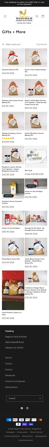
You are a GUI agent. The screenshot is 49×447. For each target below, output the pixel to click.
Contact (8, 369)
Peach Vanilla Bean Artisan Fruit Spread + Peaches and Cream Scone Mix (36, 102)
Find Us (8, 364)
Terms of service (36, 432)
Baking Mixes (11, 387)
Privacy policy (22, 432)
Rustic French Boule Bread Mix (35, 71)
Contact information (12, 436)
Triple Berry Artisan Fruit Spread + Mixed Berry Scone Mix (34, 261)
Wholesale (10, 375)
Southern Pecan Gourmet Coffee (12, 202)
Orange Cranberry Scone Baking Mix (11, 134)
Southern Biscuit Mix (10, 70)
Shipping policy (41, 436)
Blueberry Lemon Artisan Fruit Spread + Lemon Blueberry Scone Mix (11, 169)
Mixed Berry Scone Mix (11, 259)
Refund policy (27, 436)
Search (8, 358)
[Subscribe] (40, 398)
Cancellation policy (26, 440)
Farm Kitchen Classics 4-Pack (12, 314)
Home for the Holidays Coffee (34, 192)
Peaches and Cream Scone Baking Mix (12, 101)
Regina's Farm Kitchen (22, 429)
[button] (5, 16)
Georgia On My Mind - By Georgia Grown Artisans (35, 229)
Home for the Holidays (11, 228)
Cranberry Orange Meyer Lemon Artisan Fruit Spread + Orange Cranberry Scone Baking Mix (35, 291)
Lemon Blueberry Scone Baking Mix (34, 134)
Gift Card (28, 170)
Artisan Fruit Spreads (15, 381)
